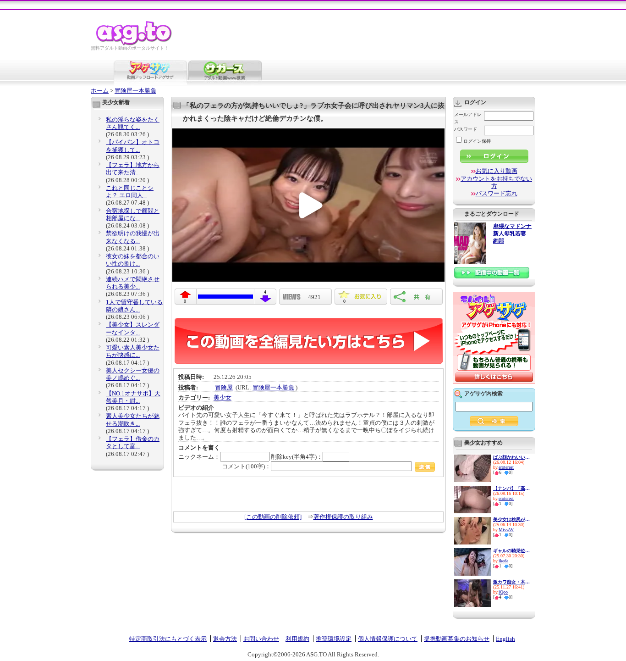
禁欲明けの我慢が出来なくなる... (132, 237)
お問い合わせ (261, 638)
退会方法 (225, 638)
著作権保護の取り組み (343, 516)
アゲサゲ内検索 (483, 393)
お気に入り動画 (496, 170)
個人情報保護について (387, 638)
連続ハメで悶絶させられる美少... (132, 283)
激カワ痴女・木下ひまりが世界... (511, 581)
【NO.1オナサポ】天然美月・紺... (133, 397)
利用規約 (297, 638)
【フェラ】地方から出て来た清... (132, 168)
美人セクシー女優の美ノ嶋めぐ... (132, 374)
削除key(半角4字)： (297, 456)
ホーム (100, 90)
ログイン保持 (477, 141)
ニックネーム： (199, 456)
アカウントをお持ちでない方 (496, 182)
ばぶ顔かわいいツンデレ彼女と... (511, 457)
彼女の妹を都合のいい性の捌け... (132, 260)
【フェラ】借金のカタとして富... (132, 442)
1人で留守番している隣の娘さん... (134, 306)
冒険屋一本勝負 (135, 90)
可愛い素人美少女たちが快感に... (132, 351)
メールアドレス (468, 118)
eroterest (506, 467)
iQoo (503, 591)
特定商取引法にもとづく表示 (168, 638)
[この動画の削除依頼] (273, 516)
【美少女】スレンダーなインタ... (132, 328)
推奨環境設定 (333, 638)
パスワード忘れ (496, 193)
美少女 (222, 397)
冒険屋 (224, 387)
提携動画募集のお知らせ (456, 638)
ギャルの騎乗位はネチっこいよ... (511, 550)
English (505, 638)
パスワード (465, 129)
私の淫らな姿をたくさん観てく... (132, 123)
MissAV (506, 529)
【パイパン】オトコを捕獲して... (132, 146)
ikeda (503, 560)
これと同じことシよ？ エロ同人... (130, 191)
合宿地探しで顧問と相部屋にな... (132, 214)
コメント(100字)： (246, 466)
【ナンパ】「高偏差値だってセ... (511, 488)
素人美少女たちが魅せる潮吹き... (132, 419)
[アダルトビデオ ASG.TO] (134, 43)
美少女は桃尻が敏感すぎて (511, 519)
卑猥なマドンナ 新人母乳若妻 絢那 (512, 233)
